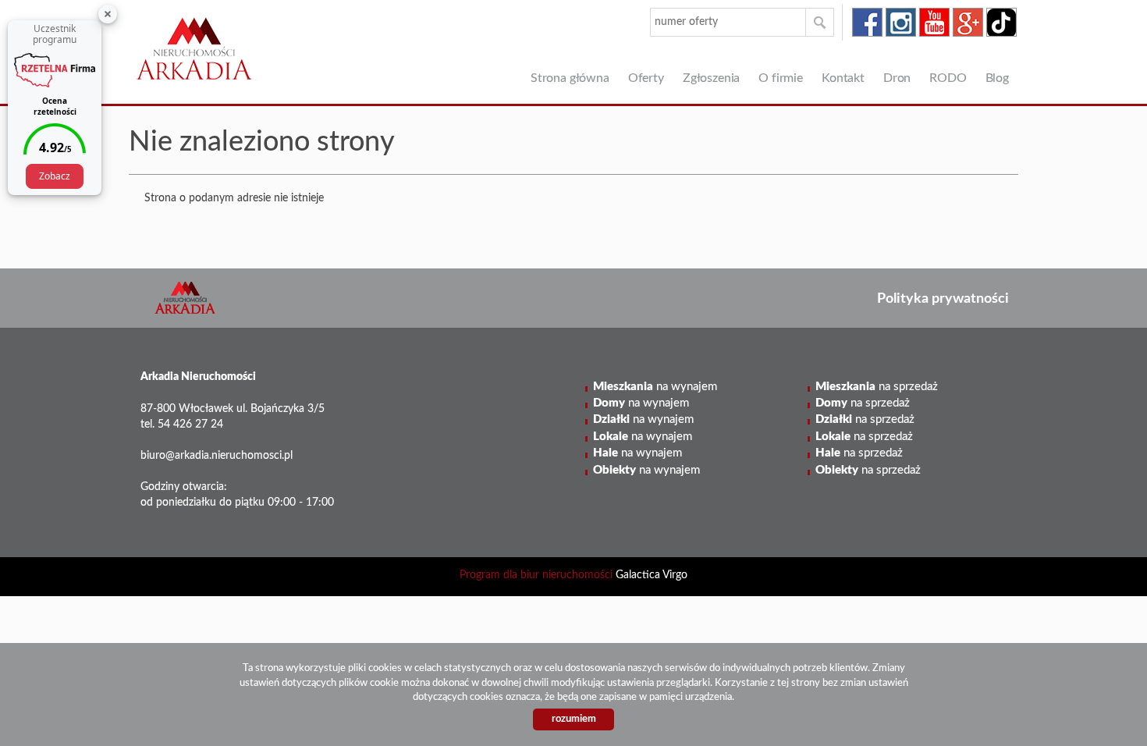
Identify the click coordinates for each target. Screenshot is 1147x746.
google (968, 22)
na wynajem (655, 387)
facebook (867, 22)
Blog (997, 78)
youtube (934, 22)
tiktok (1001, 22)
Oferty (646, 78)
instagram (901, 22)
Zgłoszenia (711, 78)
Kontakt (843, 78)
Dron (897, 78)
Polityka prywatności (943, 298)
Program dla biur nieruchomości (538, 575)
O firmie (780, 78)
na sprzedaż (876, 387)
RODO (947, 78)
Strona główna (570, 78)
